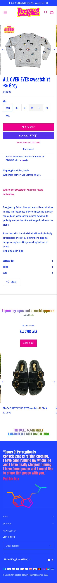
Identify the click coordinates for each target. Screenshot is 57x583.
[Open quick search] (46, 12)
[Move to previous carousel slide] (3, 382)
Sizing (5, 266)
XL (47, 108)
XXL (8, 115)
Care (5, 272)
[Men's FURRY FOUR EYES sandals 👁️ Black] (28, 378)
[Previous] (3, 50)
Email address (12, 542)
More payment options (28, 142)
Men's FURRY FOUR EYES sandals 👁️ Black (25, 408)
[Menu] (5, 12)
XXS (8, 108)
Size (5, 101)
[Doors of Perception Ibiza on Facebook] (49, 560)
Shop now (28, 343)
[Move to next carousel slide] (54, 382)
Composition (8, 260)
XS (17, 108)
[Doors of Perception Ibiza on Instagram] (52, 560)
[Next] (54, 50)
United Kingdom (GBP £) (16, 559)
